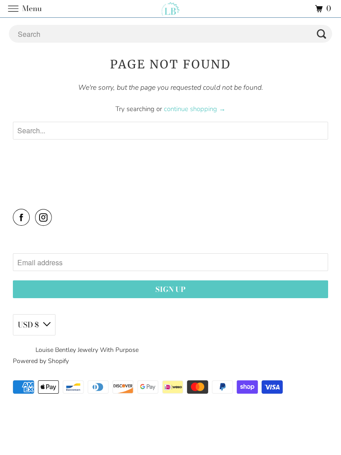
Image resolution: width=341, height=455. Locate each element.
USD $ (28, 325)
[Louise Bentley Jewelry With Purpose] (170, 8)
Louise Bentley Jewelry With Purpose (87, 350)
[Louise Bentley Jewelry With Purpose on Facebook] (23, 217)
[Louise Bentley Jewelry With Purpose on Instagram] (45, 217)
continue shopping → (195, 108)
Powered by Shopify (41, 361)
